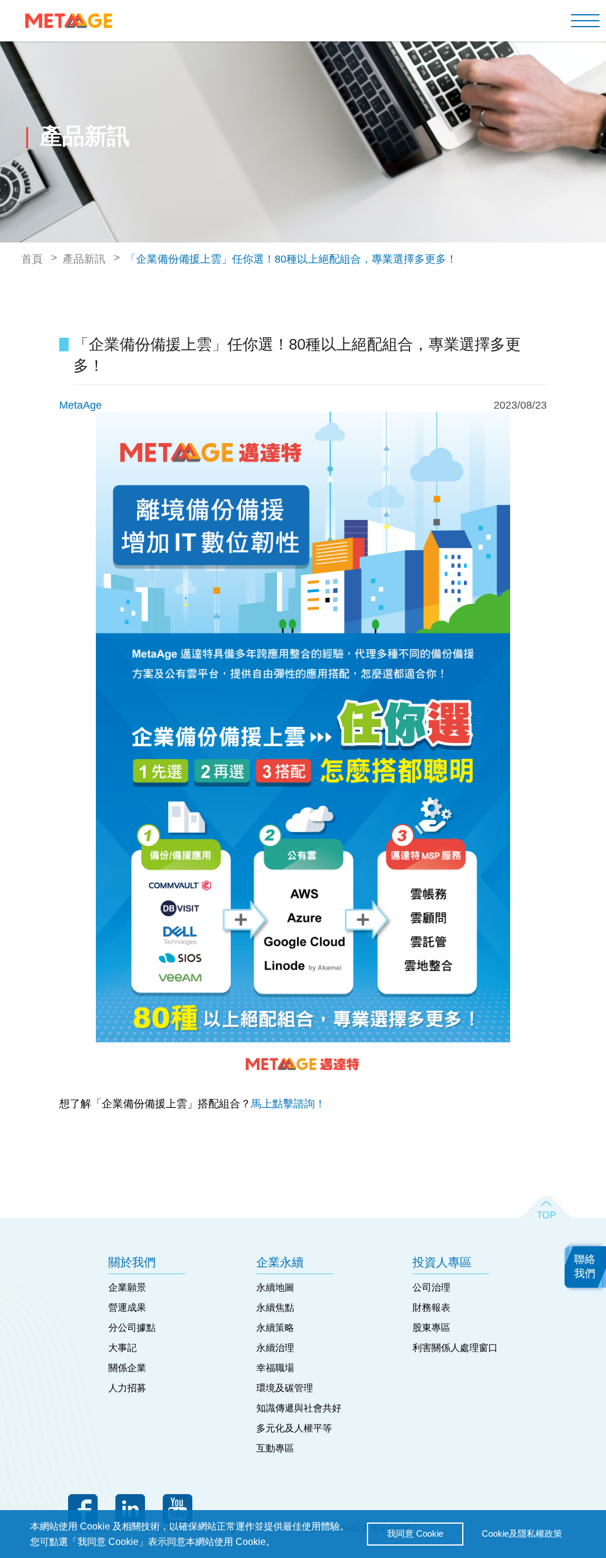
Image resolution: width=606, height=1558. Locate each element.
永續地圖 (275, 1287)
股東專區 (431, 1328)
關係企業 (127, 1368)
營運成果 (127, 1307)
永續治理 (275, 1348)
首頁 (32, 259)
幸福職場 (275, 1368)
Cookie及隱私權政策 (522, 1533)
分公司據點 (132, 1328)
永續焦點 (275, 1307)
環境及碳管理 (284, 1388)
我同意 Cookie (415, 1533)
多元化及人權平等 (294, 1428)
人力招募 (127, 1388)
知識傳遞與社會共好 (298, 1408)
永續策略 (275, 1328)
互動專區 (275, 1448)
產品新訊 (84, 259)
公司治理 (431, 1287)
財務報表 (431, 1307)
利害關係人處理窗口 (455, 1348)
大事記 (122, 1348)
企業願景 (127, 1287)
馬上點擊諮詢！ (288, 1104)
